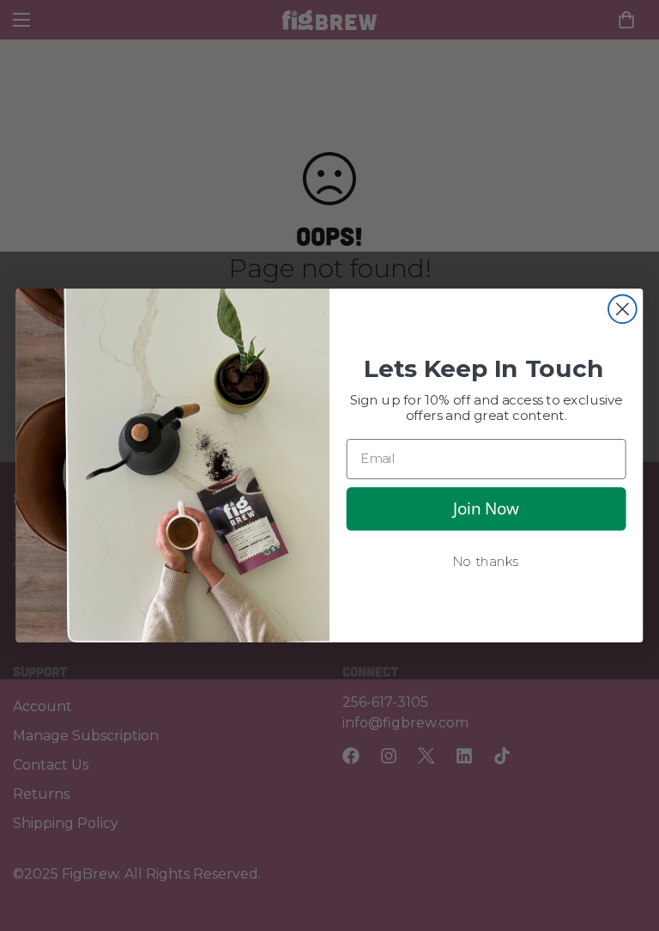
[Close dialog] (622, 309)
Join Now (486, 508)
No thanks (486, 561)
